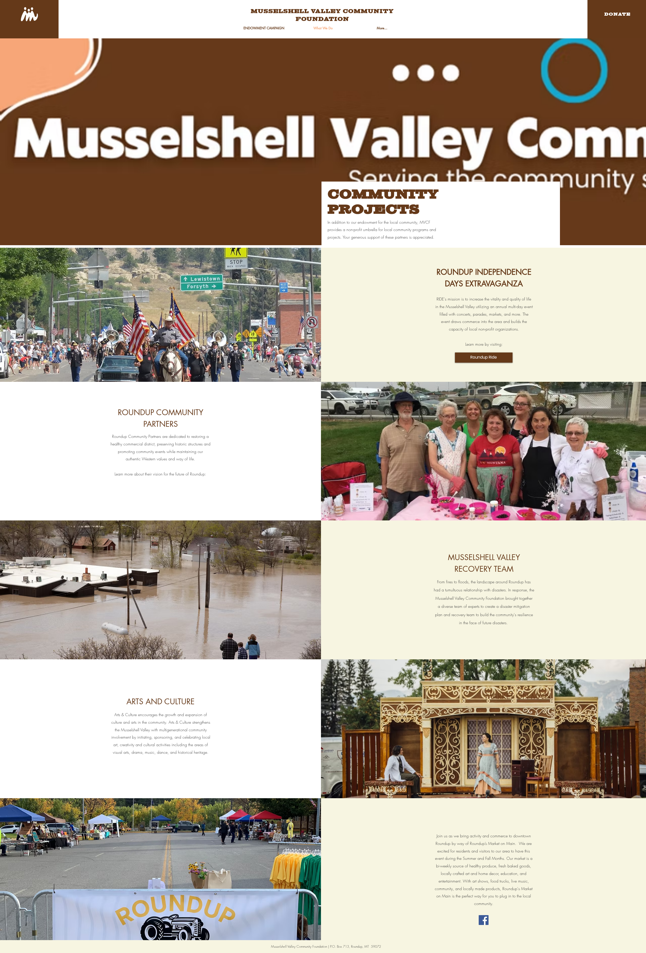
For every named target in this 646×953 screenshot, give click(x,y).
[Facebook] (484, 920)
